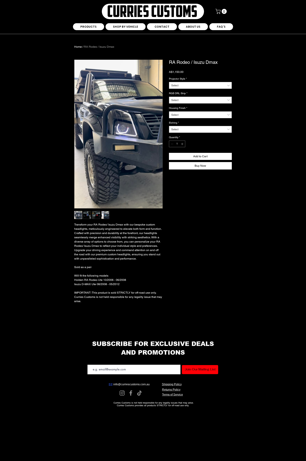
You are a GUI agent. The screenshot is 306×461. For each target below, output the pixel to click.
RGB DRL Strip (178, 93)
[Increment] (182, 144)
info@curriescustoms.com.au (131, 384)
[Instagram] (122, 393)
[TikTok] (139, 393)
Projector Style (178, 78)
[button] (222, 11)
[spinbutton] (177, 144)
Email (89, 361)
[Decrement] (171, 144)
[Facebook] (130, 393)
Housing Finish (178, 108)
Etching (174, 122)
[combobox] (200, 85)
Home (78, 46)
